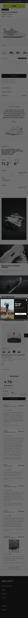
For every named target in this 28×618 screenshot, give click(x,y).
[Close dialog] (26, 299)
